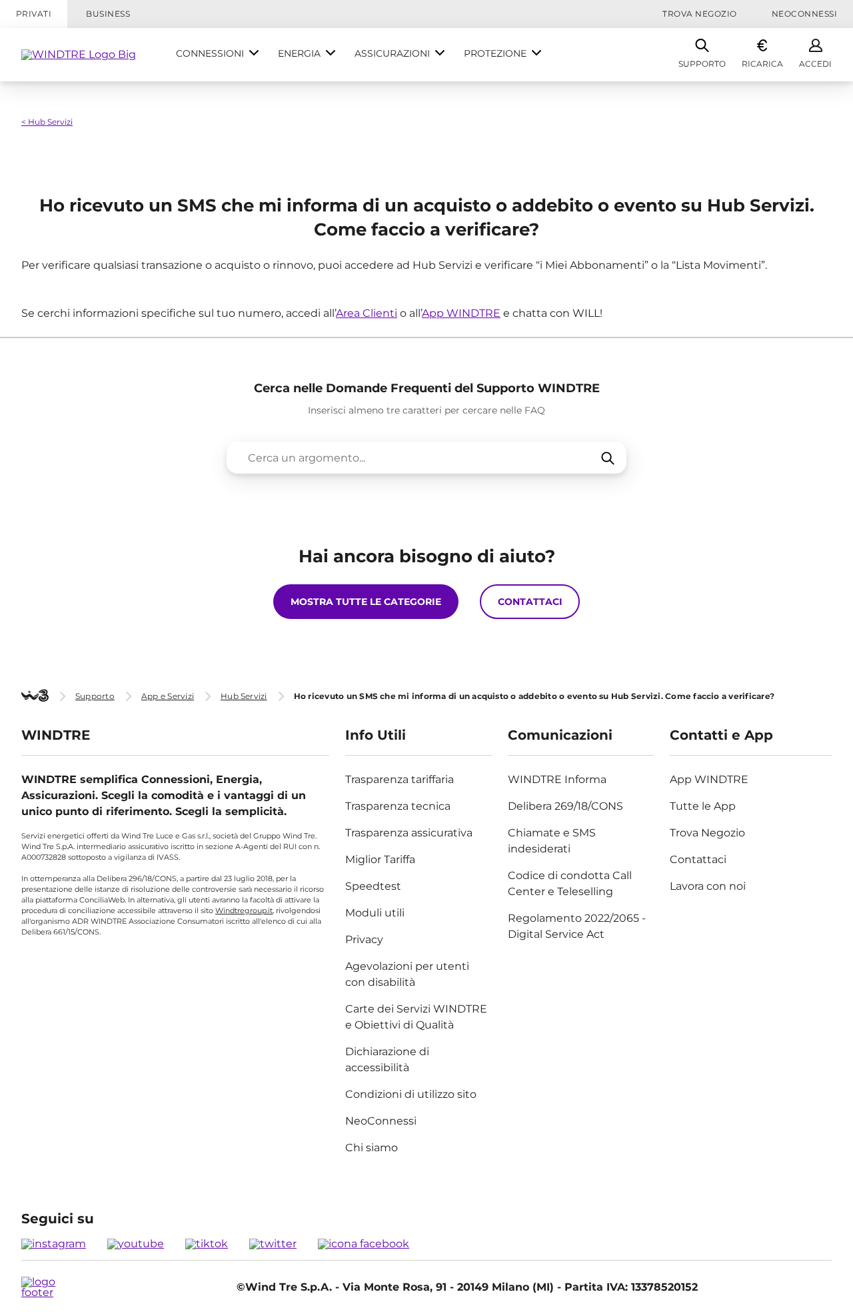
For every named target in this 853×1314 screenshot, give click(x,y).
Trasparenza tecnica (397, 806)
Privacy (364, 939)
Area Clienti (366, 313)
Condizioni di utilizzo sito (410, 1094)
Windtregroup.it (244, 910)
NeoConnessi (804, 14)
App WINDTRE (461, 313)
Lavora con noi (708, 886)
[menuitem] (217, 54)
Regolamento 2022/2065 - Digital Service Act (577, 926)
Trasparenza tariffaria (399, 779)
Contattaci (698, 859)
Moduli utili (375, 912)
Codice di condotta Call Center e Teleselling (570, 883)
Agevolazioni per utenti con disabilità (407, 974)
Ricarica (762, 64)
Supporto (702, 64)
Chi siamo (371, 1147)
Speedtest (373, 886)
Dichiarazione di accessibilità (387, 1059)
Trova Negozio (699, 14)
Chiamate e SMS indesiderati (552, 840)
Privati (33, 14)
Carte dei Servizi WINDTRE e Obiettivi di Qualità (416, 1017)
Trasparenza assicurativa (408, 832)
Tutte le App (703, 806)
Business (108, 14)
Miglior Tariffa (380, 859)
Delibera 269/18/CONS (565, 806)
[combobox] (426, 458)
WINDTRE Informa (557, 779)
